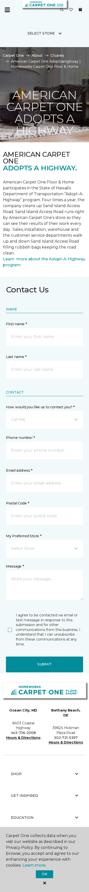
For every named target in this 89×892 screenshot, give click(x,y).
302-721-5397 (66, 737)
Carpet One (13, 55)
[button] (62, 9)
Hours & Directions (23, 737)
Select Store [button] (41, 33)
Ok (44, 874)
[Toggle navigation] (7, 10)
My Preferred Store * (23, 536)
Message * (15, 566)
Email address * (19, 470)
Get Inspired (24, 795)
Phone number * (20, 437)
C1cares (57, 55)
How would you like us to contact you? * (40, 407)
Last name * (16, 356)
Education (22, 817)
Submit (44, 664)
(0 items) (80, 9)
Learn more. (34, 865)
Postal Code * (17, 503)
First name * (16, 324)
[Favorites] (71, 9)
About (37, 55)
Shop (16, 774)
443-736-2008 (23, 733)
